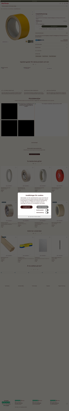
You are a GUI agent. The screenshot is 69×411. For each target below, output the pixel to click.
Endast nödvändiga (42, 207)
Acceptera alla (26, 207)
